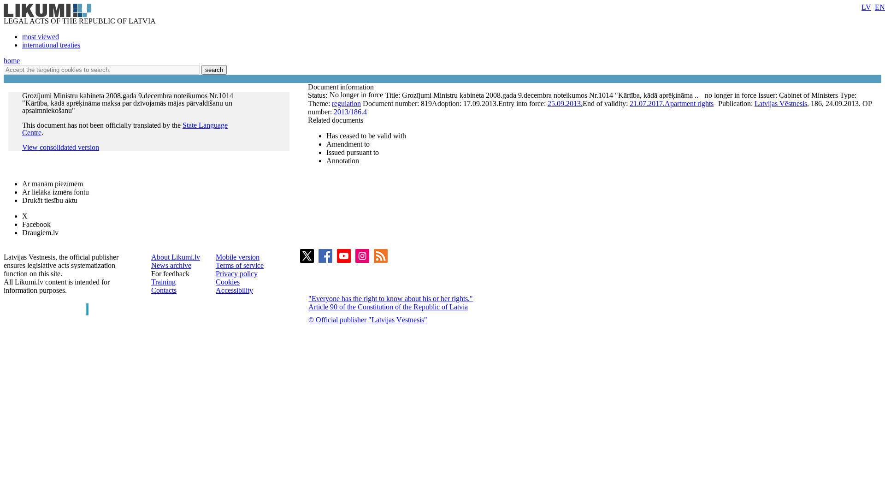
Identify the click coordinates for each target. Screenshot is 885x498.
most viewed (40, 37)
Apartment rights (689, 103)
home (12, 61)
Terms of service (240, 265)
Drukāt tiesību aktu (49, 200)
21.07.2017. (647, 103)
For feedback (170, 274)
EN (880, 7)
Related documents (335, 120)
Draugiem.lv (40, 233)
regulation (346, 103)
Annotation (342, 161)
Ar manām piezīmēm (52, 184)
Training (163, 282)
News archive (171, 265)
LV (866, 7)
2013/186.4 (350, 112)
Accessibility (234, 290)
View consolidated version (60, 147)
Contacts (164, 290)
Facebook (36, 224)
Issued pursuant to (352, 152)
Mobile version (238, 257)
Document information (342, 87)
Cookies (228, 282)
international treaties (51, 45)
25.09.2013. (565, 103)
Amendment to (348, 144)
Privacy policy (237, 274)
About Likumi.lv (175, 257)
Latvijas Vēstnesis (781, 103)
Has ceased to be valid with (366, 136)
